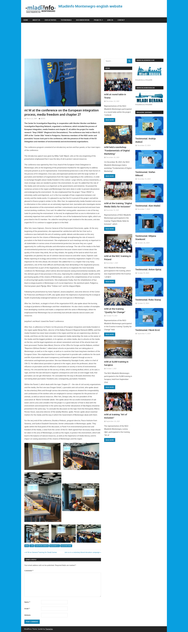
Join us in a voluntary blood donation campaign (82, 552)
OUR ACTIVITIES (50, 20)
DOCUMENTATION (82, 20)
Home (25, 20)
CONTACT (121, 20)
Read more (110, 120)
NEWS (43, 118)
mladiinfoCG (54, 546)
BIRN (26, 546)
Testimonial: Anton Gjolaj (148, 269)
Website (27, 615)
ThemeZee (49, 629)
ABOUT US (36, 20)
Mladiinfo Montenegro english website (90, 6)
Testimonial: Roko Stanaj (148, 299)
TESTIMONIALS (66, 20)
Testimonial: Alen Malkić (147, 205)
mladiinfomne (66, 546)
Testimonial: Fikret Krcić (147, 330)
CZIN (31, 546)
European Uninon (41, 546)
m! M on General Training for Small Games (41, 552)
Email (27, 609)
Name (27, 602)
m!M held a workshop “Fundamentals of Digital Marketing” (117, 150)
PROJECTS (97, 20)
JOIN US (110, 20)
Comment (28, 571)
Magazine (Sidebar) (144, 112)
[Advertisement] (95, 42)
